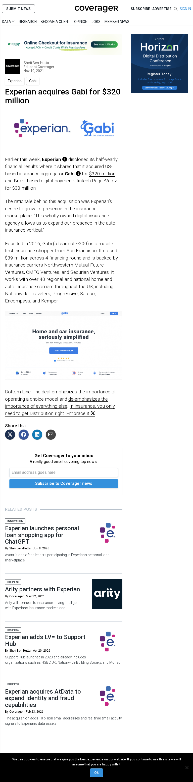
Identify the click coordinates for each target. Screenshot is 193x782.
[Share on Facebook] (25, 435)
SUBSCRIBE (140, 9)
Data (7, 22)
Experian (15, 81)
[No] (186, 767)
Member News (117, 22)
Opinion (80, 22)
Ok (96, 773)
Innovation (15, 521)
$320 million (102, 174)
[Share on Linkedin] (38, 435)
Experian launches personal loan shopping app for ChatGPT (42, 535)
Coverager (45, 67)
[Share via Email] (52, 435)
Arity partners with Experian (42, 589)
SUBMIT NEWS (18, 9)
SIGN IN (185, 9)
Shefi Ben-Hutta (36, 63)
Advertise (161, 9)
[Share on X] (11, 435)
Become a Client (55, 22)
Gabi (32, 81)
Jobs (96, 22)
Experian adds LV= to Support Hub (45, 640)
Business (13, 582)
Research (28, 22)
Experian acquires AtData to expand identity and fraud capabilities (43, 698)
